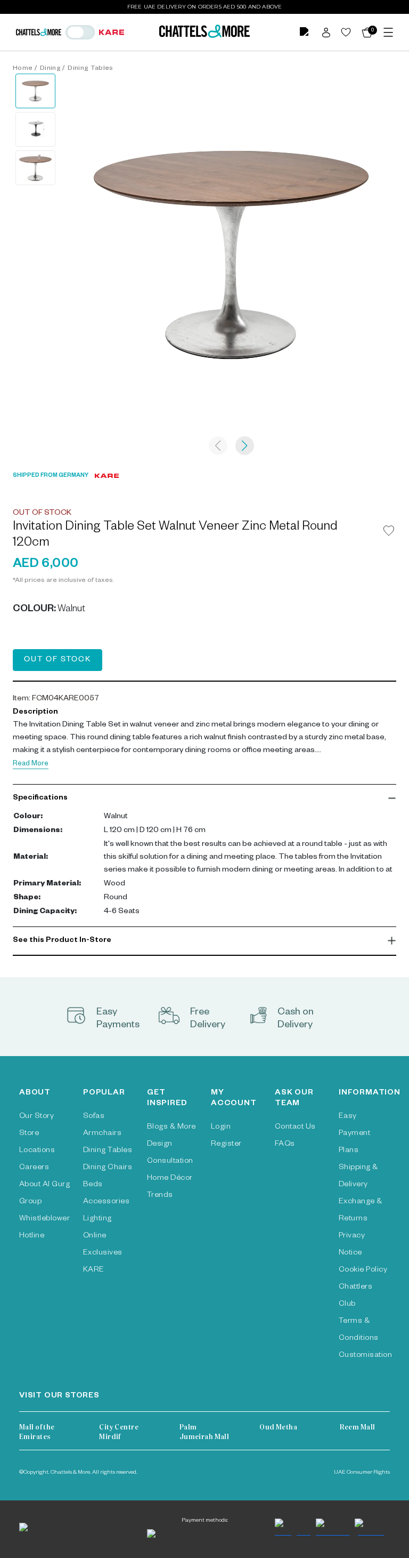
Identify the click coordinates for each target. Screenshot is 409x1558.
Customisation (365, 1356)
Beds (93, 1185)
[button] (204, 798)
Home (22, 69)
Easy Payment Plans (354, 1134)
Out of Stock (57, 660)
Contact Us (295, 1127)
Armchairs (102, 1134)
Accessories (106, 1202)
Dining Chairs (107, 1168)
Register (226, 1144)
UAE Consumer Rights (362, 1472)
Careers (34, 1168)
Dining (50, 69)
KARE (93, 1270)
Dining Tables (90, 69)
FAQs (285, 1144)
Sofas (93, 1117)
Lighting (97, 1219)
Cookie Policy (363, 1270)
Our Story (36, 1117)
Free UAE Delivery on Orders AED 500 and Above (204, 6)
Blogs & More (171, 1127)
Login (221, 1127)
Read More (30, 765)
